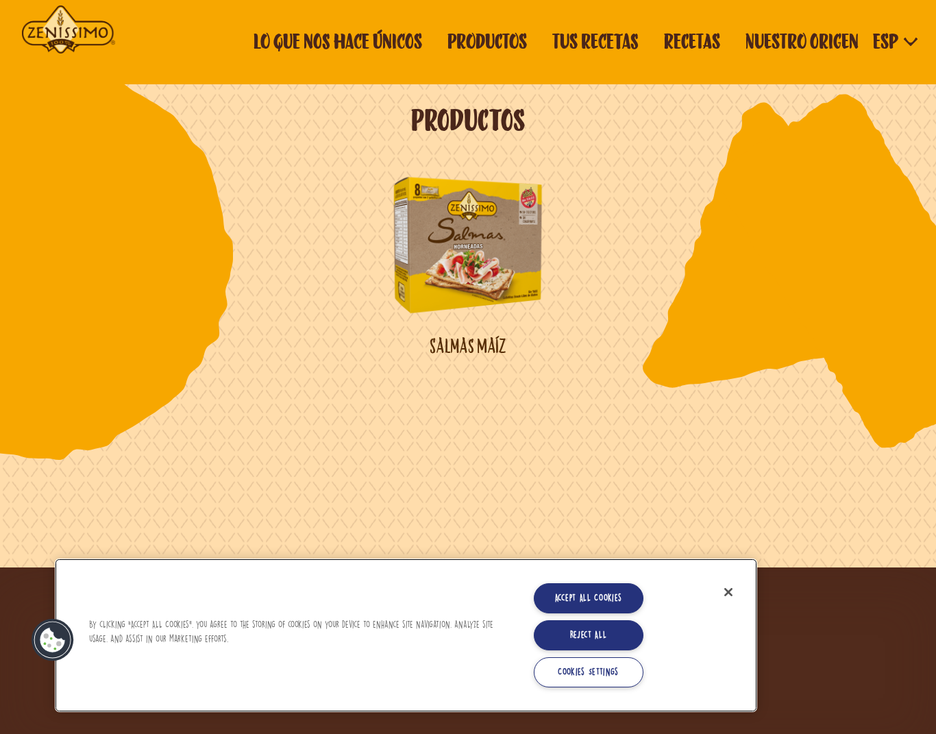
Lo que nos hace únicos (338, 41)
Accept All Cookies (588, 598)
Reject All (588, 635)
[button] (53, 640)
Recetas (692, 41)
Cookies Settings (588, 672)
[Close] (728, 592)
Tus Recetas (595, 41)
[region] (406, 635)
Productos (487, 41)
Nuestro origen (802, 41)
